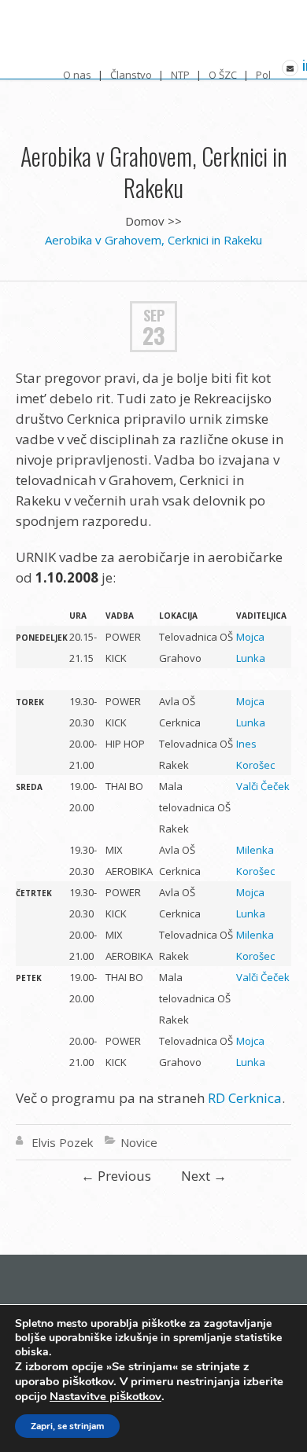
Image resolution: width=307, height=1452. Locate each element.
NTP (180, 75)
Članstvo (131, 75)
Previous (116, 1176)
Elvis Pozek (62, 1142)
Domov (145, 221)
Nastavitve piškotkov (105, 1396)
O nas (77, 75)
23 (153, 336)
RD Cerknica (245, 1098)
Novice (138, 1142)
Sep (154, 315)
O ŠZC (223, 75)
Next (204, 1176)
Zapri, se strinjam (67, 1426)
